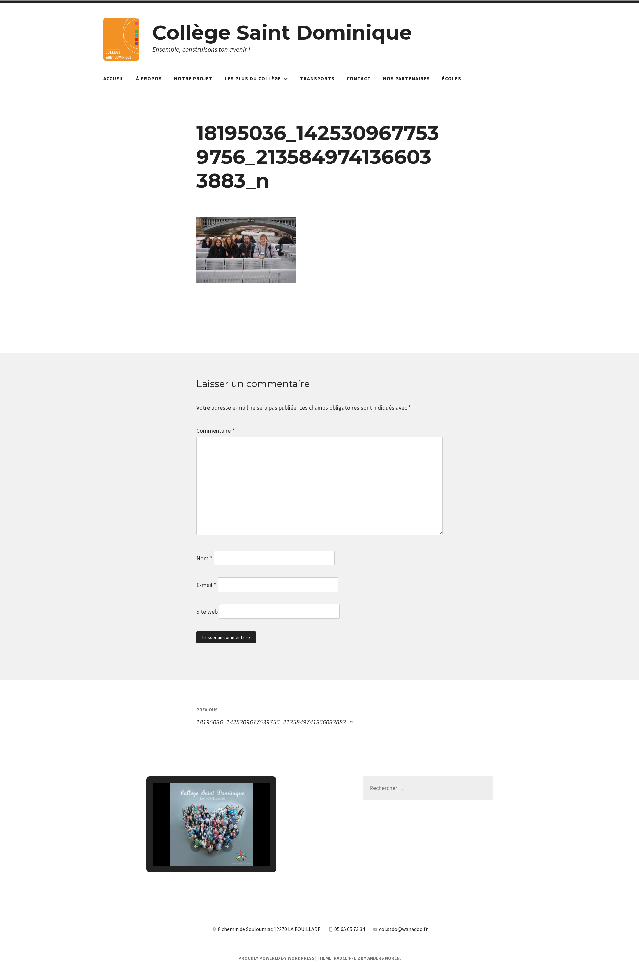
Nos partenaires (406, 78)
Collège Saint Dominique (282, 32)
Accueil (113, 78)
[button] (196, 846)
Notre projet (193, 78)
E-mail (206, 585)
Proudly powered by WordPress (276, 958)
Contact (359, 78)
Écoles (451, 78)
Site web (207, 611)
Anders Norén (383, 958)
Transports (317, 78)
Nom (204, 558)
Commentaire (215, 430)
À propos (149, 78)
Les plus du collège (253, 78)
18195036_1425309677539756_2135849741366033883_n (274, 716)
